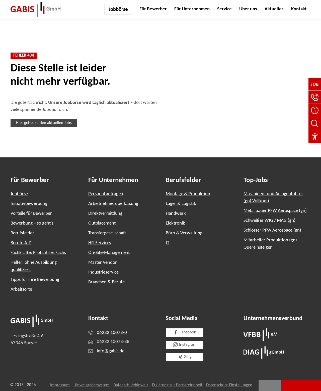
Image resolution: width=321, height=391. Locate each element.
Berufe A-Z (21, 243)
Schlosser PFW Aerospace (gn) (272, 230)
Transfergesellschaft (107, 233)
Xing (188, 357)
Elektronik (175, 223)
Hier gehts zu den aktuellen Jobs (44, 123)
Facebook (188, 332)
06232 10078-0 (112, 332)
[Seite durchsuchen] (314, 123)
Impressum (60, 385)
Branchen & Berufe (106, 282)
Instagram (188, 345)
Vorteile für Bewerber (31, 213)
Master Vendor (102, 262)
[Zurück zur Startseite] (36, 9)
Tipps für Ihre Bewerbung (35, 279)
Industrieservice (103, 272)
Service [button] (224, 9)
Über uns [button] (248, 9)
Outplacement (102, 223)
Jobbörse (118, 9)
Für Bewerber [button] (153, 9)
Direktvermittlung (105, 213)
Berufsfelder (22, 233)
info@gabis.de (110, 351)
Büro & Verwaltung (184, 233)
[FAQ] (314, 110)
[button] (314, 97)
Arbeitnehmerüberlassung (113, 203)
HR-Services (99, 243)
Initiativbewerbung (29, 203)
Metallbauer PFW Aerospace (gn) (275, 210)
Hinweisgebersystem (91, 385)
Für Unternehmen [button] (192, 9)
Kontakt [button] (299, 9)
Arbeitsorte (21, 289)
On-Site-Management (109, 252)
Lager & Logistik (181, 203)
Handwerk (176, 213)
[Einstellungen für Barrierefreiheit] (314, 136)
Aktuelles (274, 9)
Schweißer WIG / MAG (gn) (269, 220)
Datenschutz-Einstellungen (229, 385)
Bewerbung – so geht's (32, 223)
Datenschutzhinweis (130, 385)
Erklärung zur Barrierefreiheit (177, 385)
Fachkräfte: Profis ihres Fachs (38, 252)
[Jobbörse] (314, 84)
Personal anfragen (105, 194)
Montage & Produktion (188, 194)
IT (167, 243)
